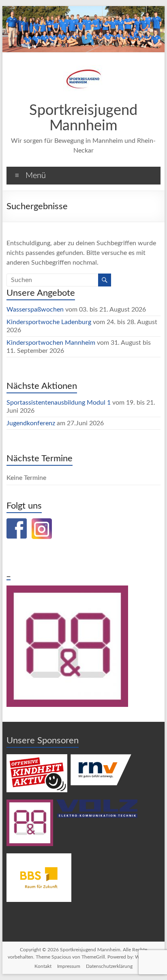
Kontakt (42, 966)
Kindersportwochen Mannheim (51, 342)
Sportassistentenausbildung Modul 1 (58, 402)
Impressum (68, 966)
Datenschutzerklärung (109, 966)
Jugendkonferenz (30, 423)
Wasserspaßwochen (35, 309)
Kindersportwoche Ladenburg (48, 322)
